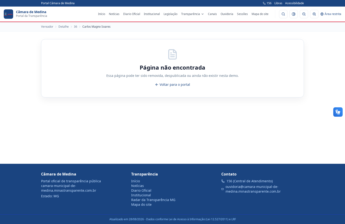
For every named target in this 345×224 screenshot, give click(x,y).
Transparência (190, 14)
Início (101, 14)
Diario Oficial (131, 14)
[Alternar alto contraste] (293, 14)
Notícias (114, 14)
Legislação (170, 14)
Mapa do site (260, 14)
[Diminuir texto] (304, 14)
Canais (212, 14)
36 (75, 27)
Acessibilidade (294, 3)
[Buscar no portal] (283, 14)
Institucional (152, 14)
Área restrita (333, 14)
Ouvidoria (227, 14)
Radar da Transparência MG (153, 200)
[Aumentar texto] (314, 14)
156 (269, 3)
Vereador (47, 27)
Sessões (242, 14)
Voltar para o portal (175, 84)
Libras (278, 3)
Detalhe (63, 27)
